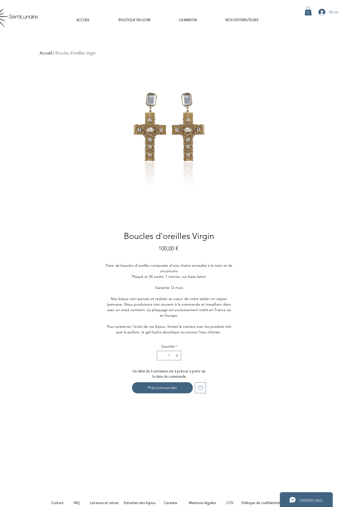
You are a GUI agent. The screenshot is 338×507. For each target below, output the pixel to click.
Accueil (46, 53)
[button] (308, 11)
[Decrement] (161, 355)
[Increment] (177, 355)
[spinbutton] (169, 355)
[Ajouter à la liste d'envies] (200, 387)
